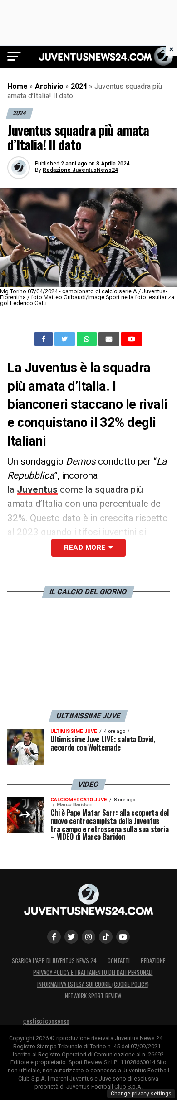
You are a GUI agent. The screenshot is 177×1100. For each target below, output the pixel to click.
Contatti (119, 960)
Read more (84, 547)
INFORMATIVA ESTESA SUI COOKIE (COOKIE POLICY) (93, 984)
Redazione (153, 960)
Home (17, 86)
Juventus (37, 489)
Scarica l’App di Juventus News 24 (54, 960)
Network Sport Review (93, 996)
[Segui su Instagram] (88, 937)
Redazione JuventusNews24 (80, 170)
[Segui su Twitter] (71, 937)
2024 (79, 86)
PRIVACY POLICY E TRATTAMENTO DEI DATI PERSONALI (92, 972)
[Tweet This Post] (65, 339)
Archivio (49, 86)
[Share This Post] (87, 339)
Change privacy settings (141, 1093)
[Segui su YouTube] (123, 937)
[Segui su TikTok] (106, 937)
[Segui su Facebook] (54, 937)
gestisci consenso (46, 1021)
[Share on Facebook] (44, 339)
